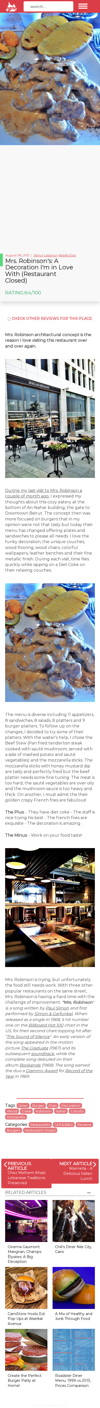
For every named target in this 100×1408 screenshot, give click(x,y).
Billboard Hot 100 (45, 1025)
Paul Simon (57, 1008)
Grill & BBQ (64, 1125)
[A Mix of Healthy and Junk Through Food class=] (74, 1287)
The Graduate (34, 1048)
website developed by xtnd (50, 1405)
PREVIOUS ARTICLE (19, 1166)
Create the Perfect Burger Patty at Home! (25, 1380)
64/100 (33, 293)
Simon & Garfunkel (53, 1013)
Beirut (38, 255)
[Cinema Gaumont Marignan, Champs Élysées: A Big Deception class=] (26, 1220)
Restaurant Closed (40, 1130)
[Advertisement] (50, 197)
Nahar (61, 1111)
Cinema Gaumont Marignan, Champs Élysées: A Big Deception (24, 1254)
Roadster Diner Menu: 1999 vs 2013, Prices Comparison (73, 1380)
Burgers (13, 1130)
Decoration (70, 1105)
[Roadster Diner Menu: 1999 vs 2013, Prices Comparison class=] (74, 1349)
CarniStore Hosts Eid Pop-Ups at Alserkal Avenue (26, 1319)
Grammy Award (41, 1070)
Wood (12, 1111)
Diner (23, 1105)
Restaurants (40, 1125)
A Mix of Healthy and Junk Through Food (73, 1316)
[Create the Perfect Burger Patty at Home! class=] (26, 1349)
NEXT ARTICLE (75, 1163)
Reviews (84, 1125)
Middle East (67, 255)
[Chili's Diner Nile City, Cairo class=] (74, 1220)
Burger (38, 1105)
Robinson (43, 1111)
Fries (53, 1105)
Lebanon (50, 255)
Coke (26, 1111)
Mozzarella (16, 1117)
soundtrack (42, 1053)
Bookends (30, 1065)
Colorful (77, 1111)
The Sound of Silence (28, 1036)
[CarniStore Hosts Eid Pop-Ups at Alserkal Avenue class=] (26, 1287)
